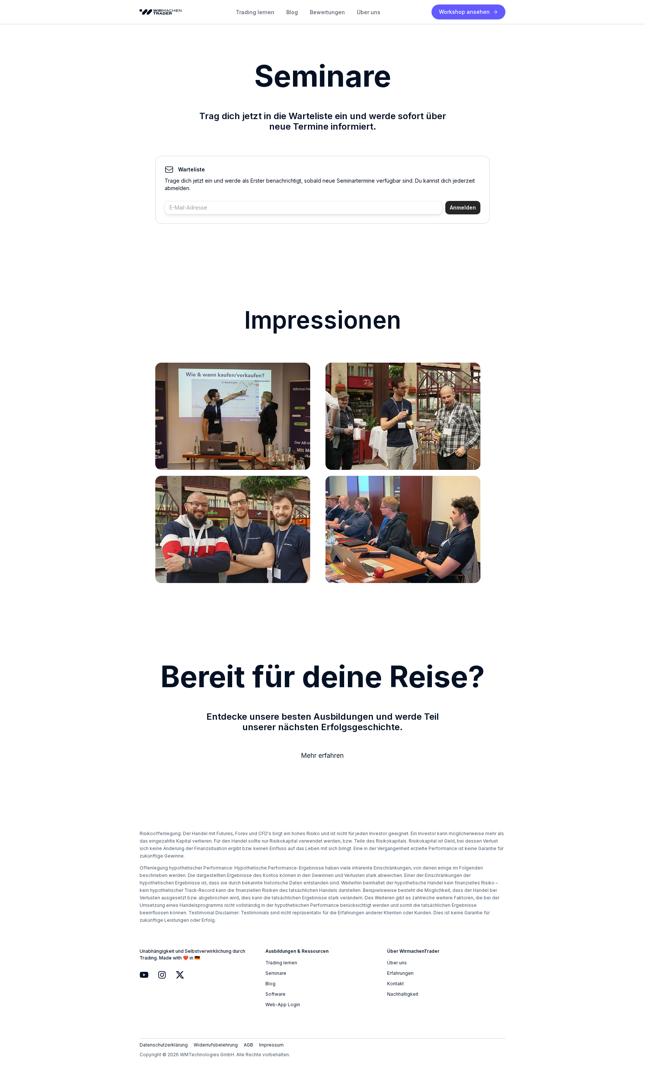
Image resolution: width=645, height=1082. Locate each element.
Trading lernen (255, 12)
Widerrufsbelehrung (216, 1045)
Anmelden (463, 207)
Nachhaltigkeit (402, 994)
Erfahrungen (400, 973)
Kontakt (395, 983)
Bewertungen (327, 12)
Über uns (368, 12)
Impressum (271, 1045)
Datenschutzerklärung (164, 1045)
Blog (292, 12)
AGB (248, 1045)
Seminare (275, 973)
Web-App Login (282, 1004)
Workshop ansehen (464, 12)
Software (275, 994)
